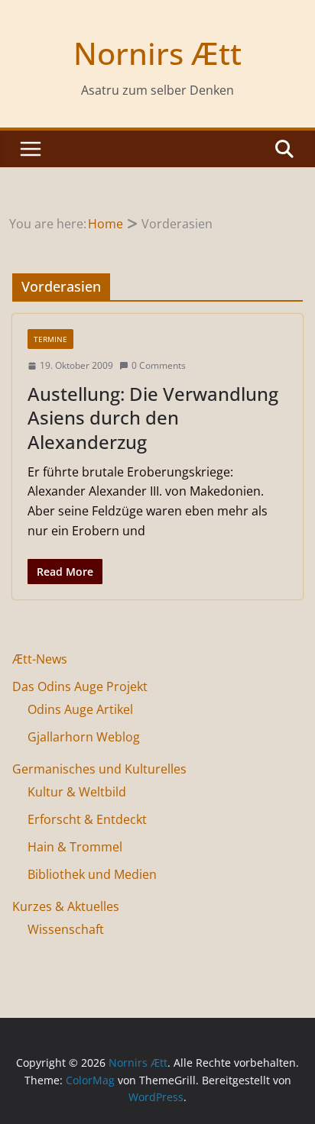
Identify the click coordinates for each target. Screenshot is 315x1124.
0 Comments (159, 365)
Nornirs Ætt (157, 53)
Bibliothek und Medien (92, 874)
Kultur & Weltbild (77, 791)
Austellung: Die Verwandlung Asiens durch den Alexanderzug (153, 417)
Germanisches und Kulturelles (99, 769)
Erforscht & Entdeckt (87, 819)
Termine (50, 339)
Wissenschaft (66, 929)
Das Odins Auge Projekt (80, 686)
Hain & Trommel (75, 846)
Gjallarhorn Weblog (84, 736)
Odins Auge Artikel (80, 709)
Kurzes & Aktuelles (65, 906)
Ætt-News (39, 659)
